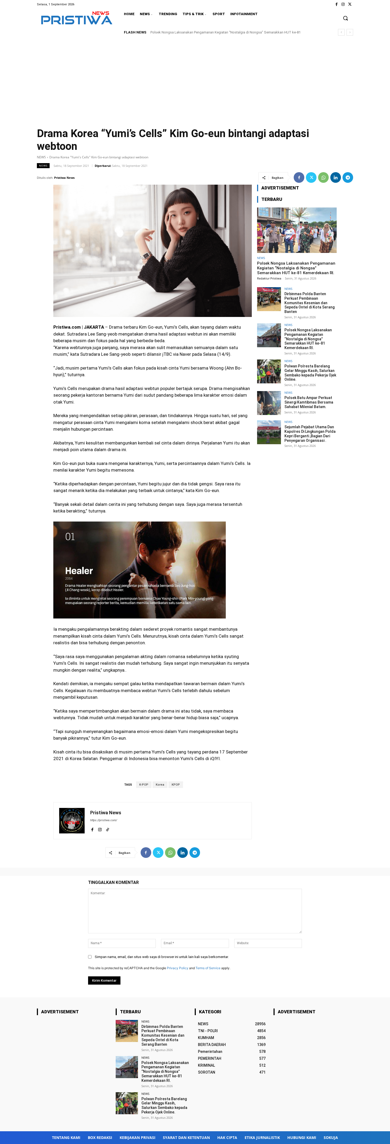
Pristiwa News (64, 178)
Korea (160, 784)
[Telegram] (348, 177)
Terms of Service (208, 968)
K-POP (143, 784)
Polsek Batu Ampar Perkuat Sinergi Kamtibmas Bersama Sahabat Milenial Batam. (308, 402)
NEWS (41, 157)
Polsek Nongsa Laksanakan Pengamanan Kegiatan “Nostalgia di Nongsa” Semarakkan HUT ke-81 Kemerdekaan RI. (296, 268)
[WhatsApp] (323, 177)
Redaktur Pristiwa (269, 278)
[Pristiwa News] (72, 820)
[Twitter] (349, 4)
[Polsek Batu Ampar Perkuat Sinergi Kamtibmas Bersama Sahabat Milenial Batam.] (269, 403)
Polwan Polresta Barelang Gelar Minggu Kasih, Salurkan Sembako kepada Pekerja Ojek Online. (222, 32)
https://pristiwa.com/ (103, 820)
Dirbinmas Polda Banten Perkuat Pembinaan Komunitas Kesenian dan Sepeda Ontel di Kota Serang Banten (309, 303)
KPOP (176, 784)
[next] (349, 32)
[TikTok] (108, 829)
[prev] (341, 32)
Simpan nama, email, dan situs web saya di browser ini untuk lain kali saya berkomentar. (162, 957)
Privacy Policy (177, 968)
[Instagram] (343, 4)
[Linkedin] (335, 177)
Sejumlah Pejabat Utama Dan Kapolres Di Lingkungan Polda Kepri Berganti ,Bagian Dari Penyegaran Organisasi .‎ (310, 433)
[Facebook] (336, 4)
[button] (345, 18)
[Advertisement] (195, 80)
